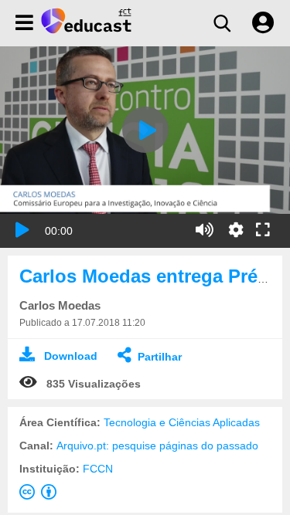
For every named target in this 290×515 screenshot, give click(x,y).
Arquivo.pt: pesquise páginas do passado (157, 445)
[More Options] (236, 230)
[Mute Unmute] (204, 230)
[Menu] (24, 23)
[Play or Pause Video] (22, 230)
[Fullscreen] (263, 231)
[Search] (222, 23)
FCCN (98, 468)
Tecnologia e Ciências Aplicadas (182, 422)
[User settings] (263, 23)
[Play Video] (145, 130)
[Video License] (41, 495)
